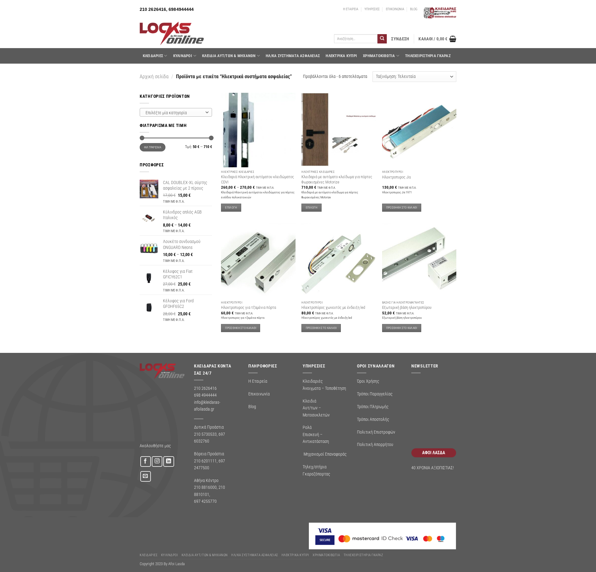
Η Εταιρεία (257, 381)
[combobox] (176, 112)
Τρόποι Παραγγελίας (375, 393)
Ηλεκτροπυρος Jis (396, 177)
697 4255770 (205, 501)
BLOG (414, 9)
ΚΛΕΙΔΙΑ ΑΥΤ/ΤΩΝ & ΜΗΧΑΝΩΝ (228, 55)
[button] (400, 39)
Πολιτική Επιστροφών (376, 432)
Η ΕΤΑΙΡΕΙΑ (350, 9)
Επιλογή (231, 207)
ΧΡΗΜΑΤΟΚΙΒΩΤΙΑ (379, 55)
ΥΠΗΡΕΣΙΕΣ (372, 9)
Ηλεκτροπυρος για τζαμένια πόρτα (248, 307)
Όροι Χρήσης (368, 381)
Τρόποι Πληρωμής (373, 406)
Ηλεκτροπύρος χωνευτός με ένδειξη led (333, 307)
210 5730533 (205, 434)
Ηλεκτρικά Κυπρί (341, 55)
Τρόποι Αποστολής (373, 419)
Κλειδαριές (153, 55)
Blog (252, 406)
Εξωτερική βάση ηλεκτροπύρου (406, 307)
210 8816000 (205, 487)
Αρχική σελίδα (154, 76)
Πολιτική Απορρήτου (375, 444)
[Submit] (382, 38)
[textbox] (174, 112)
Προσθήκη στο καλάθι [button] (401, 207)
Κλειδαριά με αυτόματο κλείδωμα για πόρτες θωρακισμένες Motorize (336, 179)
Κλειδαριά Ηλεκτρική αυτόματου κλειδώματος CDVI (257, 179)
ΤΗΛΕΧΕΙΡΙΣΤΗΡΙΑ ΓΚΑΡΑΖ (428, 55)
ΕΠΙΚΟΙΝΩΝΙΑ (395, 9)
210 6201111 (205, 460)
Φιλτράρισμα (152, 147)
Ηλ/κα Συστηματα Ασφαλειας (293, 55)
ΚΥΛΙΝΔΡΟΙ (182, 55)
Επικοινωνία (259, 393)
